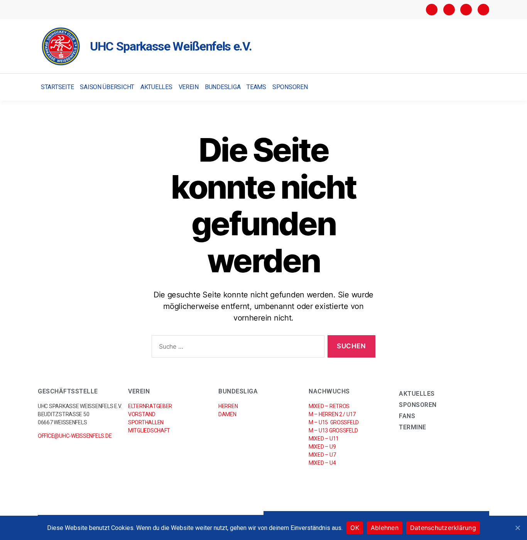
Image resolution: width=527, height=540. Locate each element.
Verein (189, 87)
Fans (407, 416)
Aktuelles (156, 87)
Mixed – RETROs (329, 406)
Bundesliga (222, 87)
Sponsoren (290, 87)
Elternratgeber (150, 406)
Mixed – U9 (322, 447)
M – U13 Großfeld (333, 430)
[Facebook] (431, 9)
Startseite (57, 87)
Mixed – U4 (322, 463)
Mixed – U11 (324, 438)
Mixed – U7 (322, 455)
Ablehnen (385, 528)
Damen (227, 414)
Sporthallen (146, 422)
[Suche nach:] (236, 348)
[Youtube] (483, 9)
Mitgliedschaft (149, 430)
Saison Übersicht (107, 87)
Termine (412, 427)
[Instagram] (449, 9)
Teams (256, 87)
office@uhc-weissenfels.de (74, 436)
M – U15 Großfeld (334, 422)
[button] (482, 87)
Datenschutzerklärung (443, 528)
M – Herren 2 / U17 (332, 414)
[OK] (517, 528)
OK (354, 528)
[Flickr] (466, 9)
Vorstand (141, 414)
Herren (228, 406)
